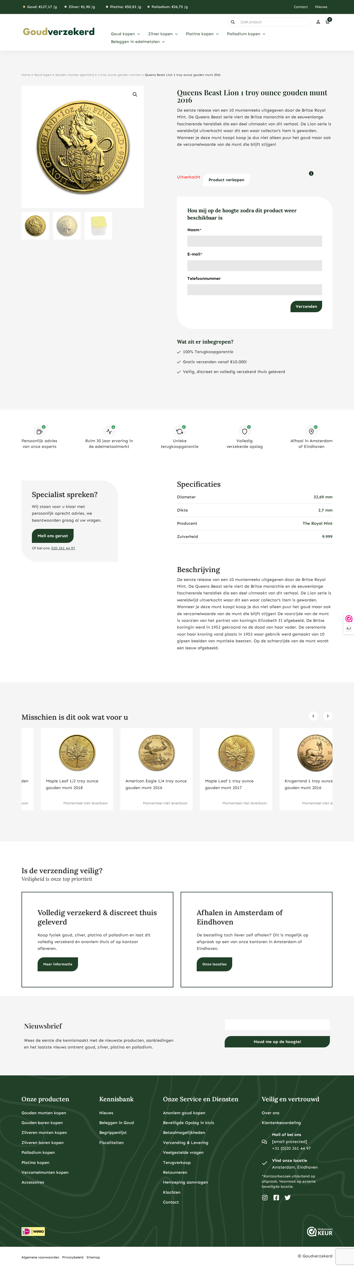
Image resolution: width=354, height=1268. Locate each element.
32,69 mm (323, 496)
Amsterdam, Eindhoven (295, 1167)
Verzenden (306, 306)
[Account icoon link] (318, 22)
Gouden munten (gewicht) (74, 75)
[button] (137, 34)
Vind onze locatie (289, 1160)
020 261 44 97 (63, 548)
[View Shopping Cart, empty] (327, 22)
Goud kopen (43, 75)
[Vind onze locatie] (264, 1164)
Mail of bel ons (286, 1134)
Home (26, 75)
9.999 (327, 536)
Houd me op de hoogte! (277, 1041)
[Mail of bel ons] (264, 1141)
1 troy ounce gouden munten (119, 75)
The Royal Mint (317, 523)
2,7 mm (325, 510)
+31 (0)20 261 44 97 (291, 1148)
